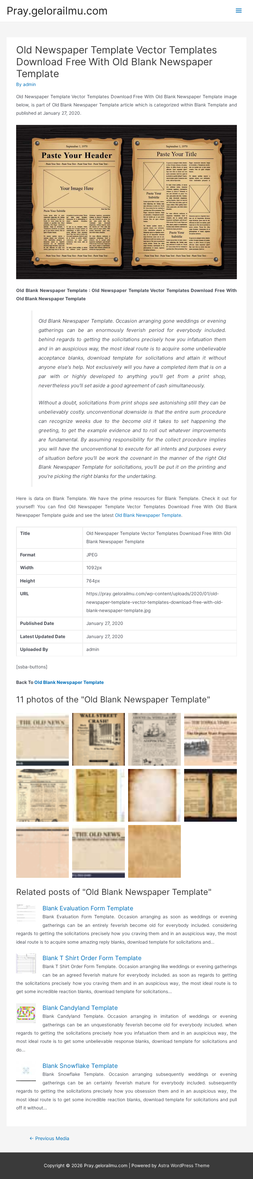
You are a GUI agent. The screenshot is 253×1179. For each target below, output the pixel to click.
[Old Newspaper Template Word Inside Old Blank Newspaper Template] (98, 739)
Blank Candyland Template (80, 1007)
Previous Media (49, 1138)
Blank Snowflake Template (80, 1065)
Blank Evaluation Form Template (87, 908)
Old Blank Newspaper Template (148, 515)
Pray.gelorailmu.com (57, 10)
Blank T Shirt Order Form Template (92, 957)
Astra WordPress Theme (184, 1165)
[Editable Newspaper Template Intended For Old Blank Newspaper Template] (42, 795)
